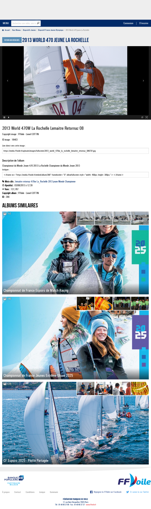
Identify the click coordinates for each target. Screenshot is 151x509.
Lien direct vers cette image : (14, 145)
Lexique (42, 492)
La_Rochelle (42, 181)
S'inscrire (143, 23)
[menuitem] (6, 30)
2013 (50, 181)
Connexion (128, 23)
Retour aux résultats (11, 40)
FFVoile (130, 9)
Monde (61, 181)
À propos (6, 492)
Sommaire (54, 492)
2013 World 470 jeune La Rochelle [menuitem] (77, 30)
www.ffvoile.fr (91, 504)
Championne (70, 181)
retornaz (26, 181)
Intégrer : (6, 169)
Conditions (30, 492)
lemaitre (18, 181)
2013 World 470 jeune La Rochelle (55, 41)
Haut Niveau (16, 30)
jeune (55, 181)
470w (33, 181)
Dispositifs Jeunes (29, 30)
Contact (17, 492)
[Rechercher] (38, 23)
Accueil (7, 30)
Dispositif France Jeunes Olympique (50, 30)
